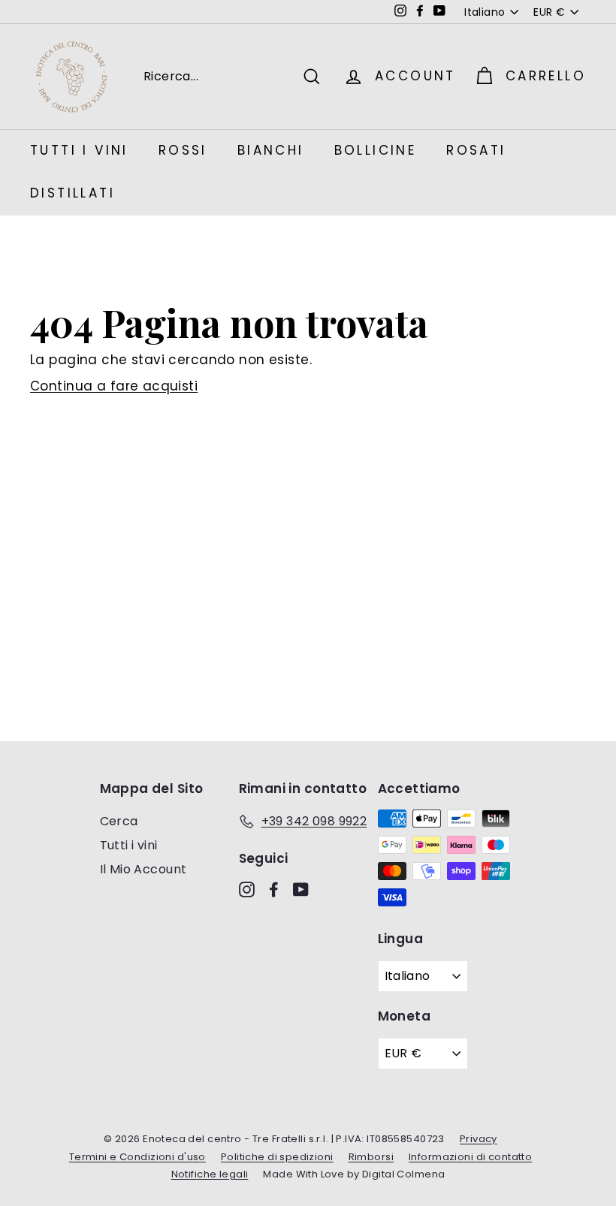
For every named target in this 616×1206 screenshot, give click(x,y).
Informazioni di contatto (470, 1157)
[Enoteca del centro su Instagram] (247, 889)
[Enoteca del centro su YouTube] (301, 889)
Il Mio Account (143, 869)
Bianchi (270, 150)
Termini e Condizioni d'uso (137, 1157)
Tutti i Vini (79, 150)
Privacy (478, 1139)
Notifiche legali (210, 1174)
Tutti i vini (129, 845)
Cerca (119, 821)
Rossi (183, 150)
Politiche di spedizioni (277, 1157)
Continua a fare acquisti (114, 386)
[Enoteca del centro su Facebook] (274, 889)
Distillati (72, 193)
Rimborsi (371, 1157)
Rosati (476, 150)
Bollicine (375, 150)
